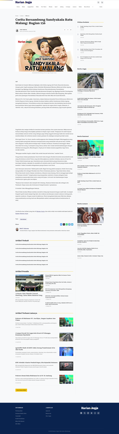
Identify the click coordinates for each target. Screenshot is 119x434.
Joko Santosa (23, 29)
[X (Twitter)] (84, 413)
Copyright (18, 416)
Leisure (74, 6)
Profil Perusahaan (19, 418)
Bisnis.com (48, 413)
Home (18, 6)
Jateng (61, 6)
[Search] (98, 2)
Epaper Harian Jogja (21, 213)
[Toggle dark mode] (102, 2)
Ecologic (68, 6)
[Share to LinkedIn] (69, 224)
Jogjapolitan (30, 6)
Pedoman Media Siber (20, 413)
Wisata (50, 6)
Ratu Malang (23, 219)
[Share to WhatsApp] (67, 224)
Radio (80, 6)
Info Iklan (17, 423)
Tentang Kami (18, 410)
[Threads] (95, 413)
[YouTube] (91, 413)
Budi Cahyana (24, 228)
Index (101, 6)
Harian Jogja (40, 211)
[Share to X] (64, 224)
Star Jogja (48, 416)
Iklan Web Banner (19, 421)
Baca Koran (87, 6)
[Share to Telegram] (72, 224)
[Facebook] (81, 413)
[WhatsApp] (98, 413)
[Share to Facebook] (61, 224)
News (23, 6)
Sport (56, 6)
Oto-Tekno (43, 6)
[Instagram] (88, 413)
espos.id (48, 410)
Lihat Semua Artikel (21, 390)
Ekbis (37, 6)
